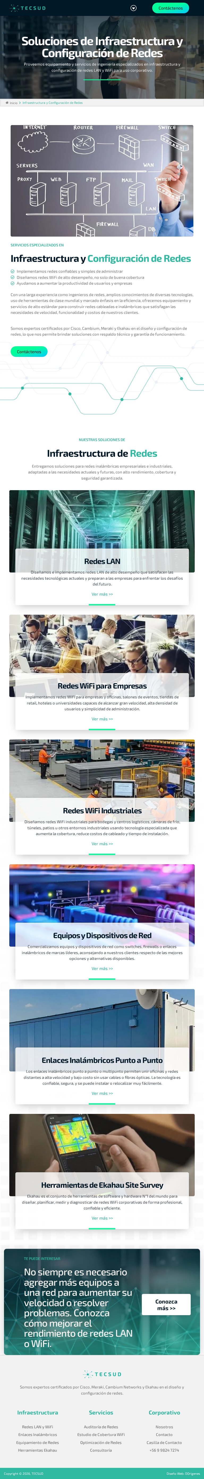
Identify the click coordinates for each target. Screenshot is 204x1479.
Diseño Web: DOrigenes (183, 1473)
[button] (133, 8)
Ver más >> (102, 594)
